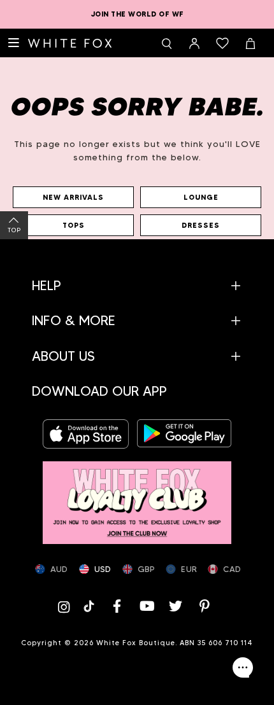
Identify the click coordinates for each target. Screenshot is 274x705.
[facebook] (117, 606)
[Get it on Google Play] (184, 433)
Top (14, 230)
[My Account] (194, 43)
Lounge (201, 197)
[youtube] (146, 606)
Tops (73, 225)
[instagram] (66, 606)
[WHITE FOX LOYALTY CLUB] (137, 496)
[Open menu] (14, 43)
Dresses (201, 225)
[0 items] (222, 43)
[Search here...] (166, 43)
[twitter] (176, 606)
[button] (137, 285)
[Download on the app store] (90, 433)
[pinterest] (205, 606)
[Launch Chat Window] (242, 667)
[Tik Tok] (90, 606)
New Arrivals (73, 197)
